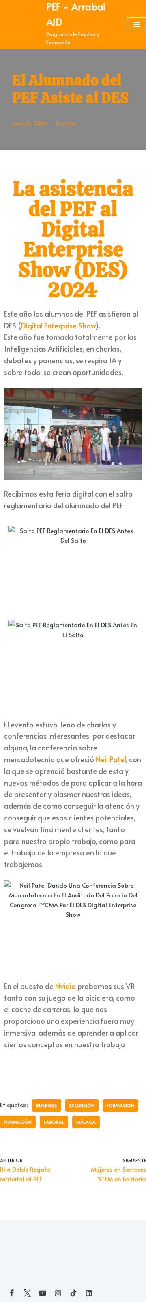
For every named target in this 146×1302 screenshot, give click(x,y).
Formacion (120, 1105)
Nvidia (65, 986)
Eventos (66, 123)
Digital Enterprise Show (58, 325)
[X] (27, 1293)
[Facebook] (11, 1293)
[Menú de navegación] (136, 24)
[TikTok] (73, 1293)
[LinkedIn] (88, 1293)
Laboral (54, 1122)
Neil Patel (111, 759)
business (46, 1105)
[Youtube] (42, 1293)
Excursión (81, 1105)
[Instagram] (58, 1293)
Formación (18, 1122)
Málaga (86, 1122)
